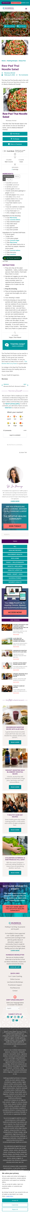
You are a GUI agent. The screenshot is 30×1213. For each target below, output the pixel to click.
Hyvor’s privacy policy (12, 404)
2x (7, 179)
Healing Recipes (12, 61)
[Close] (28, 1172)
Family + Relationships (15, 562)
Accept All (15, 1200)
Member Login (25, 2)
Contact (15, 991)
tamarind (13, 254)
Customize (15, 1205)
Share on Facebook (16, 144)
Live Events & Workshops (15, 982)
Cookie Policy (9, 1196)
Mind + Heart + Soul (15, 574)
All (15, 546)
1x (4, 179)
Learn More (15, 501)
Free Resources (15, 988)
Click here (8, 408)
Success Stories (15, 578)
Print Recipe (22, 26)
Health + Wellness (15, 566)
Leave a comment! (18, 346)
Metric (17, 176)
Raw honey (13, 217)
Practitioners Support (15, 985)
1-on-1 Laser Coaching (15, 976)
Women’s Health (15, 582)
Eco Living (15, 558)
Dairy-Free (22, 61)
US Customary (8, 176)
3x (10, 179)
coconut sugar (14, 240)
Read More (16, 634)
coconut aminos (15, 219)
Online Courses (15, 979)
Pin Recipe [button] (16, 139)
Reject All (15, 1209)
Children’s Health (15, 554)
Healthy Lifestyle (15, 570)
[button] (26, 8)
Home (4, 61)
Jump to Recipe (10, 26)
